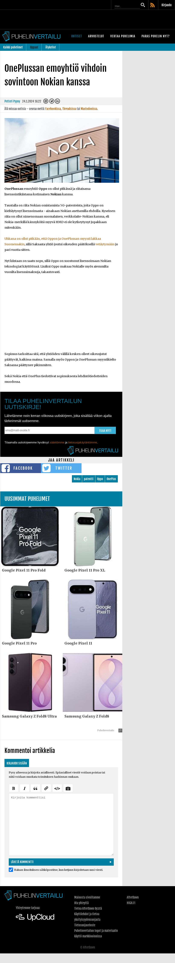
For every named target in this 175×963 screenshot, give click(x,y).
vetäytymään (105, 244)
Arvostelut (96, 36)
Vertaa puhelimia (122, 36)
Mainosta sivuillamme (87, 897)
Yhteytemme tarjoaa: (28, 908)
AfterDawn (133, 897)
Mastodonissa (89, 109)
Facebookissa (53, 109)
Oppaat (34, 47)
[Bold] (13, 787)
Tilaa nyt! (105, 431)
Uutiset (76, 36)
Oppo (100, 479)
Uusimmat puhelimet (27, 498)
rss (153, 5)
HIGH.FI (131, 903)
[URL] (46, 787)
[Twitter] (51, 102)
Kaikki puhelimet (13, 47)
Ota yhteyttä (81, 903)
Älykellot (50, 47)
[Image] (68, 787)
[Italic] (24, 787)
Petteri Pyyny (12, 101)
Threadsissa (69, 109)
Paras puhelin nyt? (155, 36)
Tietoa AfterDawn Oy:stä (88, 908)
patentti (88, 479)
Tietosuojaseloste (84, 925)
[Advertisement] (61, 316)
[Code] (57, 787)
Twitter (63, 468)
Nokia (77, 479)
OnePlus (111, 479)
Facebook (23, 468)
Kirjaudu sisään (17, 763)
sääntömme (57, 442)
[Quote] (35, 787)
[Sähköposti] (45, 102)
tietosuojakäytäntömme (82, 442)
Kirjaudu (167, 5)
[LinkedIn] (57, 102)
